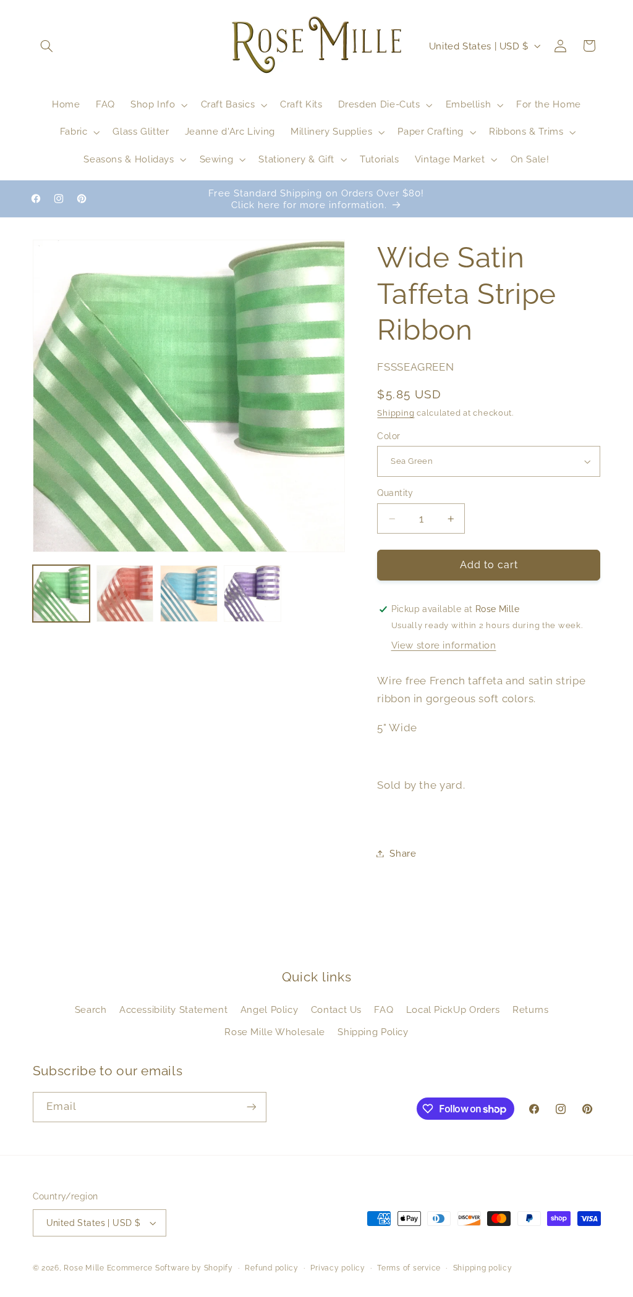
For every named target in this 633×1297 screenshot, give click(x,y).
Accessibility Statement (173, 1009)
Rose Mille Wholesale (274, 1031)
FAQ (383, 1009)
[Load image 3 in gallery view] (189, 594)
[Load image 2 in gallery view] (125, 594)
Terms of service (409, 1268)
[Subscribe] (251, 1107)
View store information (443, 645)
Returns (530, 1009)
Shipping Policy (373, 1031)
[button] (47, 45)
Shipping (395, 413)
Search (91, 1009)
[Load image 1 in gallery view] (61, 594)
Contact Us (336, 1009)
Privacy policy (337, 1268)
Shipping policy (482, 1268)
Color (388, 436)
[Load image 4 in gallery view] (252, 594)
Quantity (395, 493)
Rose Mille (84, 1268)
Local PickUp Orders (453, 1009)
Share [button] (402, 853)
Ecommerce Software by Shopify (170, 1268)
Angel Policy (269, 1009)
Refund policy (272, 1268)
